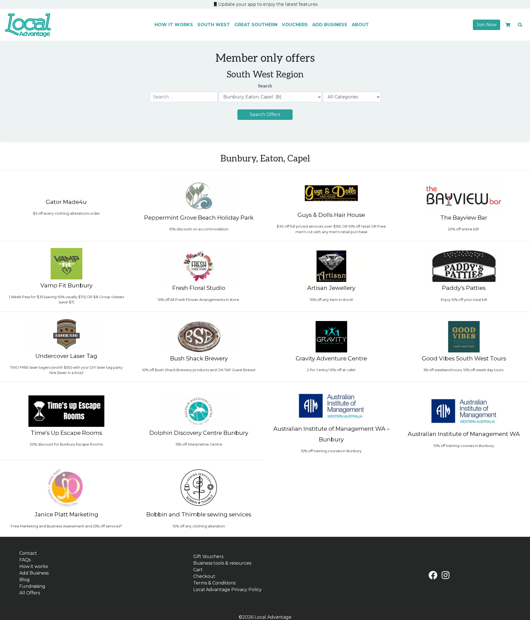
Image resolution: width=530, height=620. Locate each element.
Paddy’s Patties (464, 287)
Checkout (204, 576)
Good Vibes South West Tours (464, 358)
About (360, 24)
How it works (174, 24)
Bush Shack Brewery (199, 358)
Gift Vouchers (208, 556)
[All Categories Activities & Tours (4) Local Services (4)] (352, 97)
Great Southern (255, 24)
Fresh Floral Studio (198, 287)
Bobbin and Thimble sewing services (198, 514)
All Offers (29, 592)
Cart (198, 569)
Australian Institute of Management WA (464, 433)
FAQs (25, 559)
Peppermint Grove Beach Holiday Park (198, 217)
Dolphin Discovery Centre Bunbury (198, 432)
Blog (24, 579)
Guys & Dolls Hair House (331, 214)
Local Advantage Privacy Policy (227, 589)
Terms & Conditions (214, 583)
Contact (28, 553)
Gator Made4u (66, 201)
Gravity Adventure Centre (331, 358)
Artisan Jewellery (331, 287)
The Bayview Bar (463, 217)
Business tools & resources (222, 563)
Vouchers (295, 24)
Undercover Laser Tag (66, 355)
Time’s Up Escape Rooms (66, 432)
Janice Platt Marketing (66, 514)
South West (213, 24)
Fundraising (32, 586)
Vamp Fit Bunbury (66, 285)
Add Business (329, 24)
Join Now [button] (486, 24)
